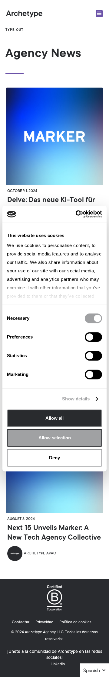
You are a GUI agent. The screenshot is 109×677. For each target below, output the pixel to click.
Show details (76, 398)
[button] (94, 671)
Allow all (54, 418)
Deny (54, 457)
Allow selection (54, 437)
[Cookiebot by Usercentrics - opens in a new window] (77, 214)
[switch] (93, 337)
